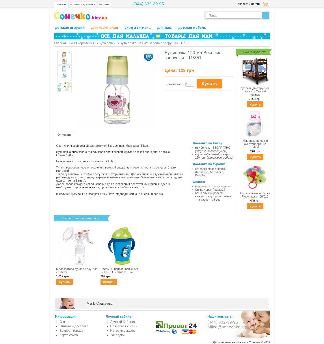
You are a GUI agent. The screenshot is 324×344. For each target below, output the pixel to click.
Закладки (117, 335)
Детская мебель (192, 27)
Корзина (104, 4)
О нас (64, 322)
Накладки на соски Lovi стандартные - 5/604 (255, 144)
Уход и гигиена (138, 27)
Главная (61, 4)
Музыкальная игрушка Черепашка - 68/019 (255, 195)
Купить (255, 104)
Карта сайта (69, 335)
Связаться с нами (123, 326)
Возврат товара (71, 330)
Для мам (164, 27)
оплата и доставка (82, 4)
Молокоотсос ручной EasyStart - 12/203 (77, 270)
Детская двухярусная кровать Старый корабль (255, 91)
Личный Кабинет (122, 322)
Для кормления (104, 27)
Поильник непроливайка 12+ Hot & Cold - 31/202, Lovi (119, 270)
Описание (64, 134)
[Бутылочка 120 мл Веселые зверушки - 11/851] (64, 58)
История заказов (123, 330)
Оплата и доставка (74, 326)
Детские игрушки (70, 27)
